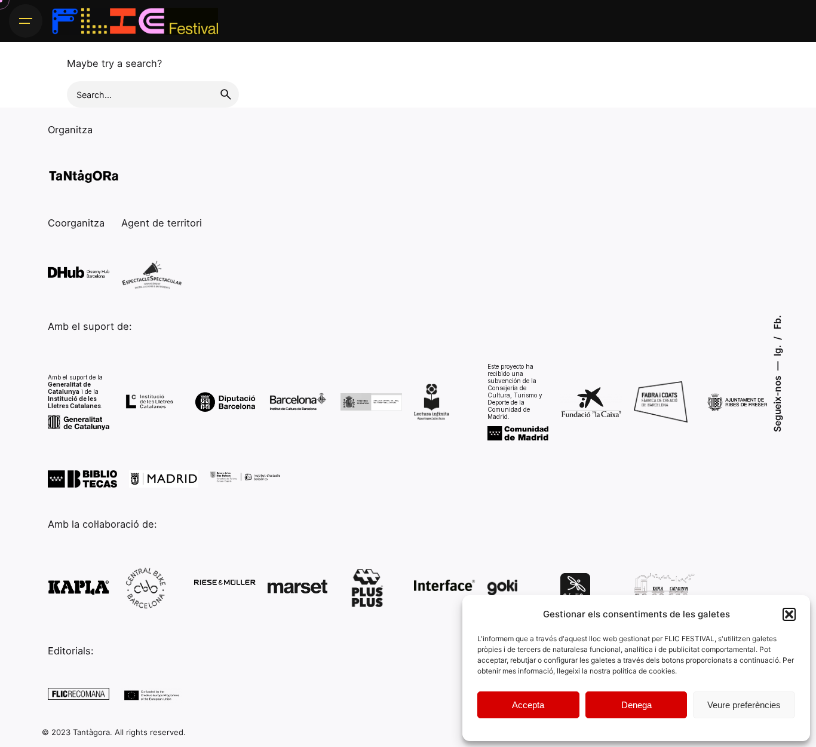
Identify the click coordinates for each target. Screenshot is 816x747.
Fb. (777, 322)
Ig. (777, 349)
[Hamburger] (25, 21)
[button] (789, 614)
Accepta (528, 705)
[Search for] (153, 94)
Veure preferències (744, 705)
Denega (636, 705)
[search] (226, 94)
